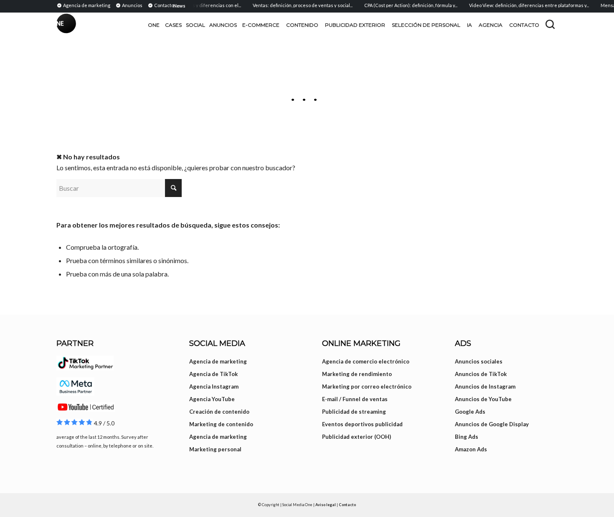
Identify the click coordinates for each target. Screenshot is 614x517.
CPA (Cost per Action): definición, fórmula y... (405, 5)
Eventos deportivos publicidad (362, 424)
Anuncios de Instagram (485, 386)
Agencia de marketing (218, 361)
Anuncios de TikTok (481, 374)
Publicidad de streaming (354, 411)
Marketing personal (215, 449)
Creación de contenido (219, 411)
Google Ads (470, 411)
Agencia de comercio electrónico (365, 361)
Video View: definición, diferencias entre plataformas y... (524, 5)
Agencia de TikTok (213, 374)
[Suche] (550, 24)
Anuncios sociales (478, 361)
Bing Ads (466, 436)
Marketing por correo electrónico (366, 386)
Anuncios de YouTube (483, 399)
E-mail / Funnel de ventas (355, 399)
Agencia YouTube (212, 399)
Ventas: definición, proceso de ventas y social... (298, 5)
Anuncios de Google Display (492, 424)
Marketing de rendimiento (357, 374)
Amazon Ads (471, 449)
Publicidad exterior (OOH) (356, 436)
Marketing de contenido (221, 424)
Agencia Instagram (213, 386)
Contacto (347, 504)
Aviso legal (325, 504)
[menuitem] (84, 5)
